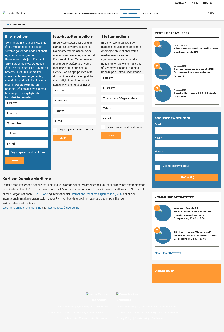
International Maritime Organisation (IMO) (96, 194)
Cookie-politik (86, 318)
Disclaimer (102, 318)
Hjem (6, 24)
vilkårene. (184, 166)
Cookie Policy (141, 318)
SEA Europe (40, 194)
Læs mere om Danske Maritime (22, 207)
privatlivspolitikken (36, 152)
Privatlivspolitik (69, 318)
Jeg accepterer (28, 152)
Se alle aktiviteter (168, 253)
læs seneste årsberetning (63, 207)
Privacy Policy (124, 318)
